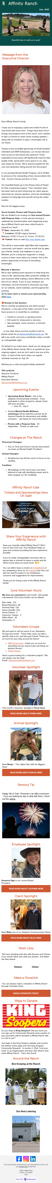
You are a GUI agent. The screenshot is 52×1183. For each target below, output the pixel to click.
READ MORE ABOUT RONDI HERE (26, 713)
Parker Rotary (14, 651)
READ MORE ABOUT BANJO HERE (26, 772)
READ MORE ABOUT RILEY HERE (26, 938)
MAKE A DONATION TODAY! (26, 993)
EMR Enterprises (15, 643)
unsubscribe (23, 1166)
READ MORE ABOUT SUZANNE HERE (26, 889)
